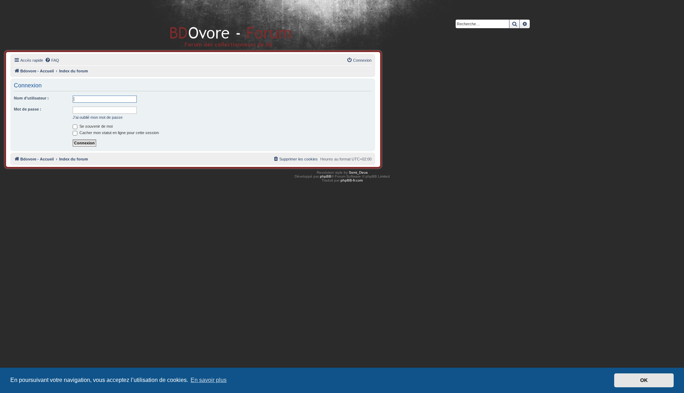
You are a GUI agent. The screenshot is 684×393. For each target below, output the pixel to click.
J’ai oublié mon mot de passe (98, 117)
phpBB (325, 176)
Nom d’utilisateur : (31, 98)
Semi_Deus (358, 172)
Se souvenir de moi (95, 126)
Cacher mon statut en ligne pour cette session (118, 133)
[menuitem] (52, 60)
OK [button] (644, 380)
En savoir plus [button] (209, 380)
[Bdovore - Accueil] (220, 25)
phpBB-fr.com (352, 180)
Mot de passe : (27, 109)
